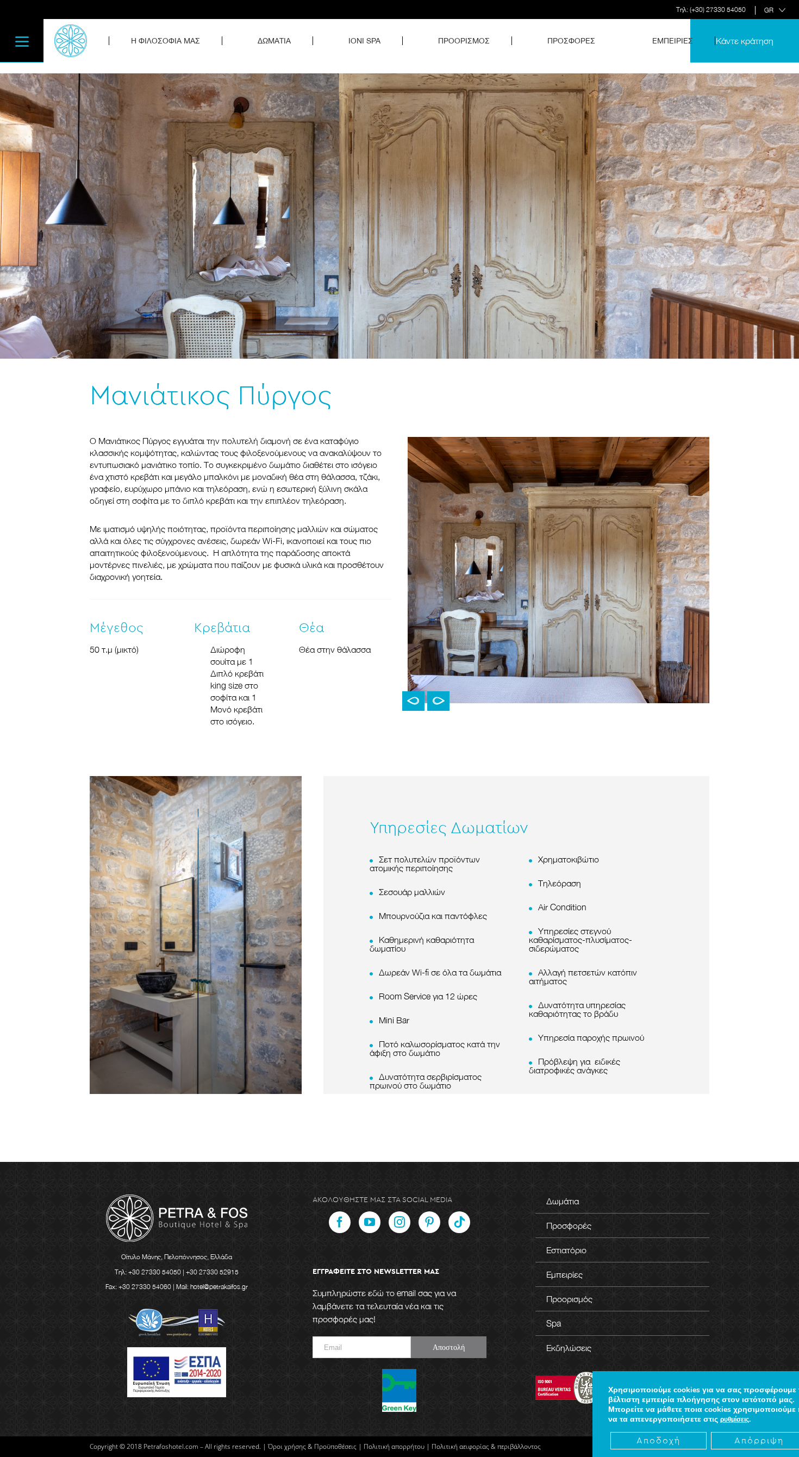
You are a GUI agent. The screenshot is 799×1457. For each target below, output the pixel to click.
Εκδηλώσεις (568, 1348)
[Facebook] (340, 1222)
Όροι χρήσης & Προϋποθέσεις (312, 1446)
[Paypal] (459, 1222)
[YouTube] (369, 1222)
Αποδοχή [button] (658, 1440)
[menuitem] (172, 40)
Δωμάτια (562, 1201)
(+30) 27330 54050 (718, 9)
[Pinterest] (429, 1222)
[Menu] (21, 40)
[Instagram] (399, 1222)
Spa (553, 1323)
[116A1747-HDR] (558, 569)
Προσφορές (568, 1225)
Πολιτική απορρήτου (394, 1446)
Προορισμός (569, 1299)
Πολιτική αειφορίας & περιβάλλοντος (486, 1446)
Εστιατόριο (566, 1250)
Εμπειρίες (564, 1274)
